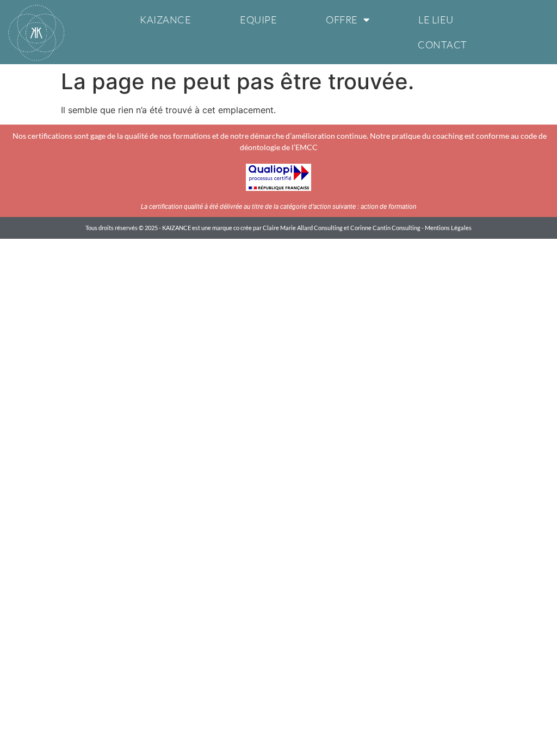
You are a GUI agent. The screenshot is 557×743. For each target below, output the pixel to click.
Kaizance (165, 20)
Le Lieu (436, 20)
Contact (442, 45)
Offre (342, 20)
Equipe (258, 20)
